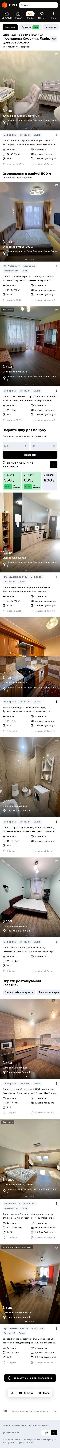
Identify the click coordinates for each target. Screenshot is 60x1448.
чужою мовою (12, 1432)
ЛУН (5, 1411)
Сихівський (25, 135)
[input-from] (16, 446)
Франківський (11, 271)
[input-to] (44, 446)
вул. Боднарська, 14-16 (15, 577)
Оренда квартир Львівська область (30, 1411)
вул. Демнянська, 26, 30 (16, 1328)
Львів (37, 135)
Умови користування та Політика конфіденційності (26, 1425)
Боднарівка (10, 135)
